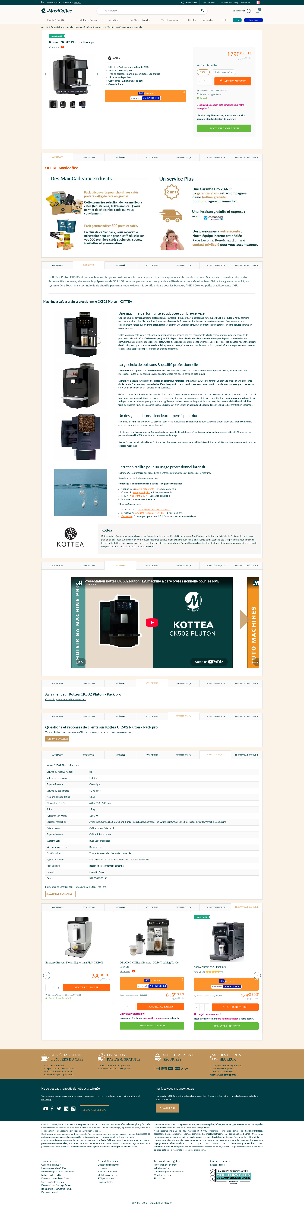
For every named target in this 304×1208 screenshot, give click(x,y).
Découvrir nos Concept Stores (56, 1185)
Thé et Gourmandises (170, 20)
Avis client (152, 157)
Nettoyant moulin (138, 496)
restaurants (227, 1124)
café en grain (180, 1137)
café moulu (196, 1137)
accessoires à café (162, 1134)
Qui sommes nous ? (51, 1165)
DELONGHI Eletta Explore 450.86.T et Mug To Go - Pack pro (150, 964)
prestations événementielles (54, 1143)
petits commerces (241, 1124)
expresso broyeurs (191, 1134)
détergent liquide (141, 493)
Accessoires (208, 20)
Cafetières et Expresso (88, 20)
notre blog (46, 1100)
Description (89, 157)
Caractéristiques (215, 157)
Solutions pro (226, 2)
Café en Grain (113, 20)
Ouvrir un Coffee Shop (52, 1182)
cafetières (176, 1134)
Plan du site (159, 1179)
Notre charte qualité (51, 1175)
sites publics (160, 1128)
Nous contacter (105, 1182)
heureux (230, 1057)
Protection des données (166, 1165)
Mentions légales (162, 1175)
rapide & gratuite (123, 1057)
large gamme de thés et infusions (169, 1143)
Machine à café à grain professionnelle (124, 27)
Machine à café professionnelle (89, 27)
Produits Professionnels (62, 27)
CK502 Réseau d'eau (223, 72)
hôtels (218, 1124)
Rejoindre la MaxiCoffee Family (56, 1189)
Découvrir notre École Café (55, 1179)
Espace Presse (217, 1165)
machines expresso (253, 1131)
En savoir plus (167, 1108)
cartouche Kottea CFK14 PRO (149, 513)
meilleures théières (214, 1134)
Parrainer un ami (49, 1192)
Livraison (102, 1168)
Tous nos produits (209, 2)
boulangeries (257, 1124)
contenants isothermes (239, 1134)
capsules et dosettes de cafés (220, 1137)
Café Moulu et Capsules (139, 20)
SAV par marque (106, 1179)
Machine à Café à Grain (57, 20)
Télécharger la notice (59, 894)
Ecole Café (106, 1140)
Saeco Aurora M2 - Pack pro (210, 966)
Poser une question (57, 739)
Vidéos (119, 157)
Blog (236, 2)
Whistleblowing (161, 1168)
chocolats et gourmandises (242, 1143)
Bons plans (253, 20)
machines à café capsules (111, 1147)
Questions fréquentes (108, 1165)
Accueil (44, 27)
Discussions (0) (183, 157)
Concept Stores (202, 1128)
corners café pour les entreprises (169, 1147)
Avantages (57, 157)
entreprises (209, 1124)
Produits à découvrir (246, 157)
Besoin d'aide (191, 2)
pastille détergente (144, 489)
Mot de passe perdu (107, 1175)
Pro (237, 20)
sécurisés (178, 1057)
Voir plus (77, 3)
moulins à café (130, 1147)
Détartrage (126, 516)
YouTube (133, 1096)
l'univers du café (67, 1057)
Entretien (192, 20)
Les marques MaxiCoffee (53, 1168)
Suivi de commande (107, 1172)
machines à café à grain (88, 1147)
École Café (245, 2)
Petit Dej (224, 20)
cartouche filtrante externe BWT (154, 510)
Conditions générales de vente (169, 1172)
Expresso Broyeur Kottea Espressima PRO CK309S (74, 962)
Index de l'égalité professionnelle (57, 1172)
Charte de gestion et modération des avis (65, 700)
